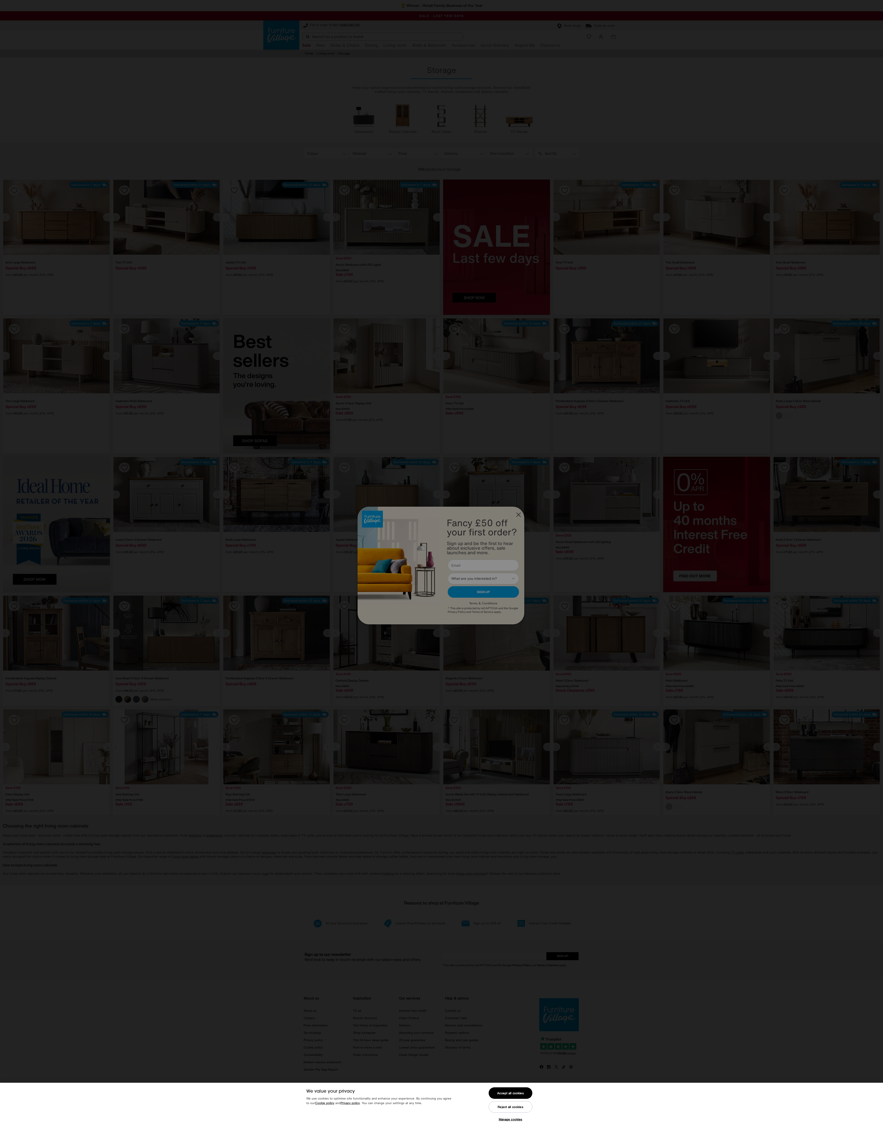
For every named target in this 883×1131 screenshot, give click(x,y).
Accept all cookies (510, 1093)
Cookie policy (324, 1103)
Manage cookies (510, 1119)
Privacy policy (350, 1103)
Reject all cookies (510, 1107)
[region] (441, 1107)
